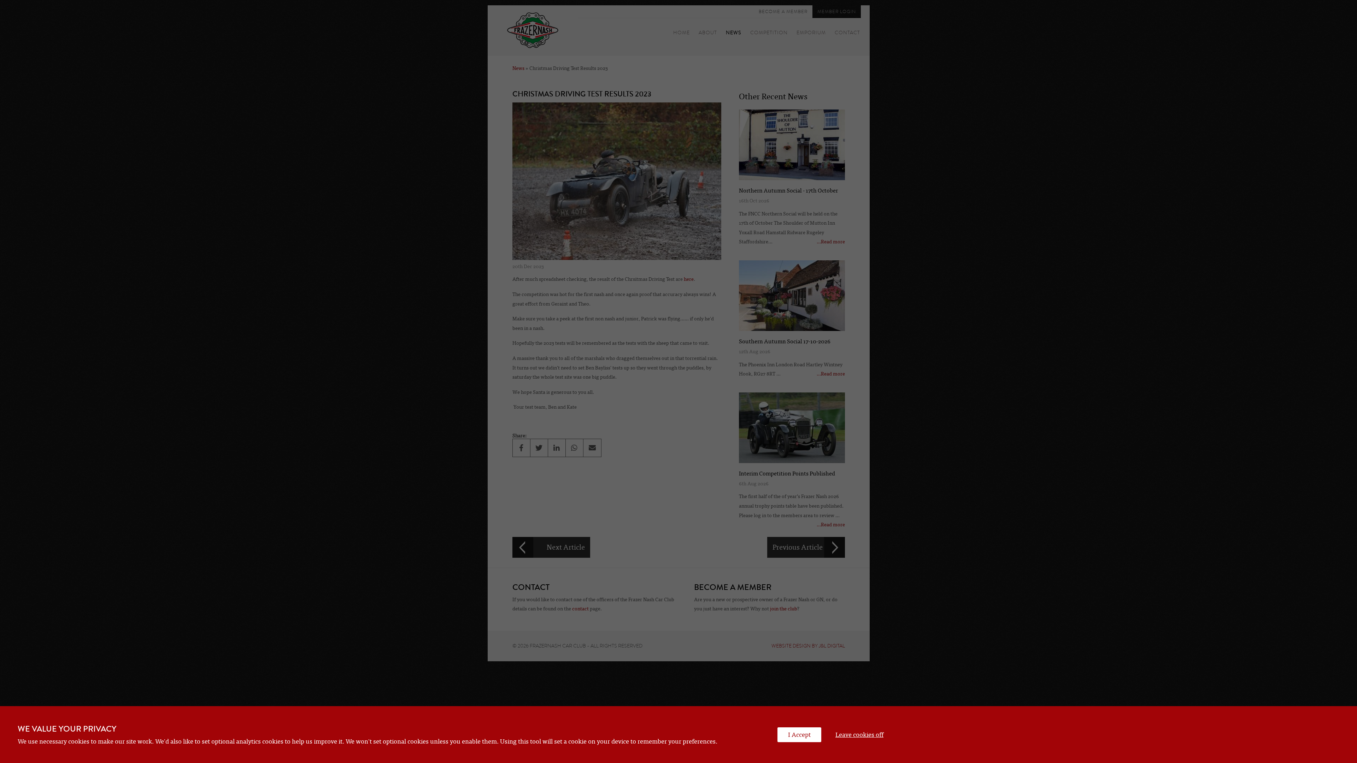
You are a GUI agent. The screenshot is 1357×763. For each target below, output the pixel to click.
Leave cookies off (859, 735)
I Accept (799, 735)
